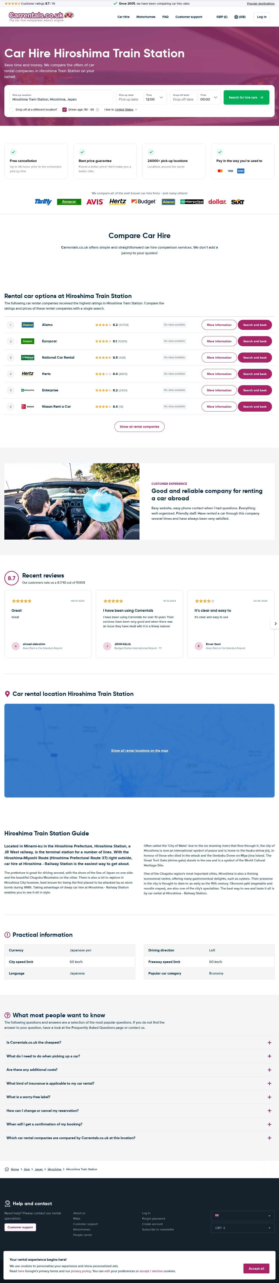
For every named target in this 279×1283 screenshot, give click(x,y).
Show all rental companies (139, 426)
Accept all (256, 1268)
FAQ (165, 16)
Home (15, 1169)
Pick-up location (21, 95)
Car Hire (123, 16)
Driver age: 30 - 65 (81, 109)
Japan (39, 1169)
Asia (27, 1169)
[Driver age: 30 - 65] (64, 109)
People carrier (82, 1235)
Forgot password (153, 1218)
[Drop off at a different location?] (12, 109)
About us (79, 1213)
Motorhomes (145, 16)
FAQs (76, 1218)
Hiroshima (54, 1169)
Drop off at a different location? (36, 109)
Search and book (255, 325)
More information (219, 325)
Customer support (188, 16)
